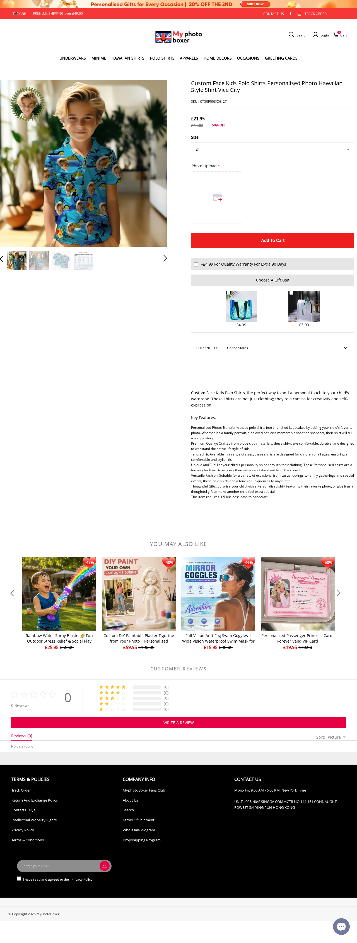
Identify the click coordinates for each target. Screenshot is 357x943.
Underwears (72, 58)
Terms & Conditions (27, 839)
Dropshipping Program (142, 839)
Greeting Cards (281, 58)
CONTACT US (273, 13)
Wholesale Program (139, 829)
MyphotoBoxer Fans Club (144, 790)
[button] (13, 162)
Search (128, 809)
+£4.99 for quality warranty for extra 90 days (243, 264)
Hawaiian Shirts (128, 58)
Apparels (189, 58)
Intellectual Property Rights (34, 819)
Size (195, 137)
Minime (98, 58)
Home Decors (218, 58)
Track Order (316, 13)
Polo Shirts (162, 58)
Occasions (248, 58)
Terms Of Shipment (139, 819)
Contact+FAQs (23, 809)
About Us (130, 800)
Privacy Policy (22, 829)
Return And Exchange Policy (34, 800)
